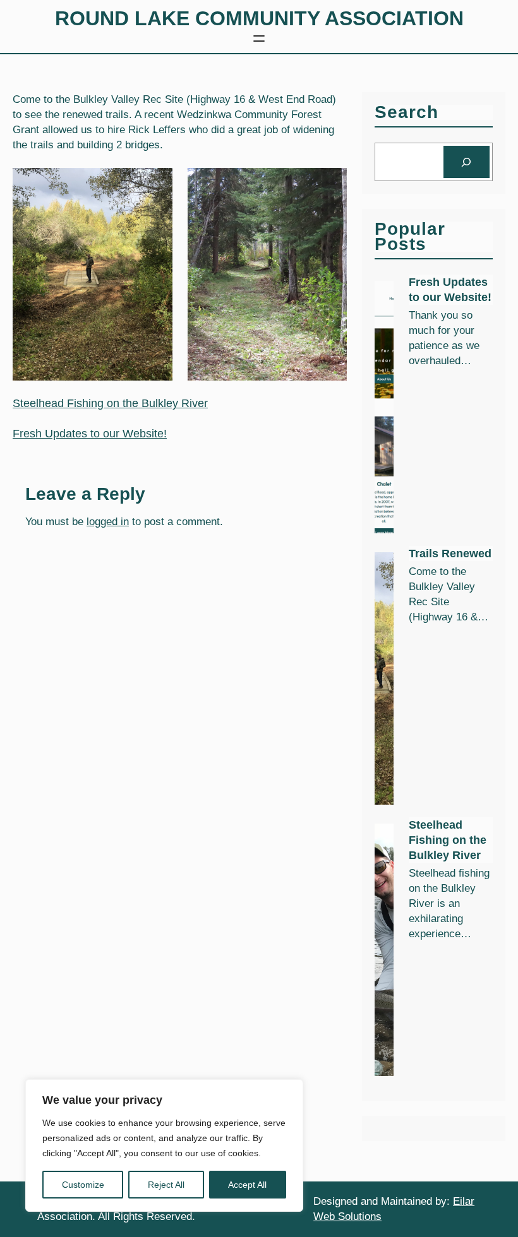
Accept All (247, 1185)
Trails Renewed (450, 553)
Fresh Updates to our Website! (90, 433)
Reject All (166, 1185)
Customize (83, 1185)
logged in (108, 522)
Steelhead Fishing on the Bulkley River (110, 403)
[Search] (466, 162)
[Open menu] (259, 38)
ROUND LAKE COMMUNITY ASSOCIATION (259, 18)
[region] (164, 1145)
